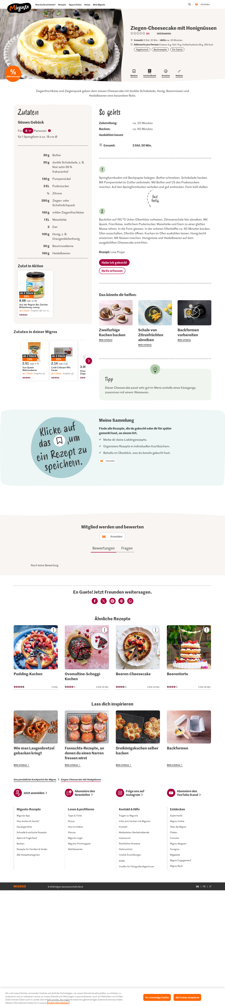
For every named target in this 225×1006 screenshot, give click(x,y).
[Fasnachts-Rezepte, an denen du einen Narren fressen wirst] (87, 738)
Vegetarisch (142, 49)
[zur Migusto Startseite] (19, 5)
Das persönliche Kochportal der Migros (35, 779)
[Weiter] (88, 361)
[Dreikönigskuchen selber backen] (138, 738)
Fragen (127, 548)
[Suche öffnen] (189, 4)
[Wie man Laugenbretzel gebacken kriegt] (36, 738)
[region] (112, 997)
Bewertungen (103, 548)
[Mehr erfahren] (116, 334)
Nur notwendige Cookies (157, 997)
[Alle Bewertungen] (137, 33)
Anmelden (205, 4)
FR (204, 886)
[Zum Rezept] (36, 657)
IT (210, 886)
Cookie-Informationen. (58, 1002)
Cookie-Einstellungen (130, 854)
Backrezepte (160, 49)
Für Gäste (177, 49)
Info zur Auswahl (49, 131)
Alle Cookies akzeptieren (187, 997)
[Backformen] (189, 738)
